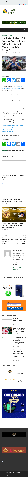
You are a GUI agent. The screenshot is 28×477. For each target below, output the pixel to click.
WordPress (11, 475)
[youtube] (23, 4)
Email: (9, 302)
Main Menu (8, 30)
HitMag (17, 475)
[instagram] (21, 4)
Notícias (9, 35)
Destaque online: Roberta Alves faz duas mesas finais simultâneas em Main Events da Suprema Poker (19, 354)
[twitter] (25, 4)
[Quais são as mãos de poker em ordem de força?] (14, 160)
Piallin (14, 150)
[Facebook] (19, 4)
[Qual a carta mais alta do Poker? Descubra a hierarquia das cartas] (14, 184)
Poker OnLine (20, 150)
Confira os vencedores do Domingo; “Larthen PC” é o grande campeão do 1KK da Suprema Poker (13, 225)
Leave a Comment (19, 52)
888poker (6, 98)
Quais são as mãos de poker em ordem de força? (19, 320)
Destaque (4, 35)
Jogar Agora (20, 373)
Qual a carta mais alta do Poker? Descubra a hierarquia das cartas (12, 200)
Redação (12, 52)
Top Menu (6, 1)
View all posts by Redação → (17, 268)
